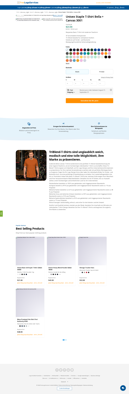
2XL (99, 80)
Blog (78, 7)
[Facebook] (57, 370)
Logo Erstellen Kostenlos (35, 375)
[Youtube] (72, 370)
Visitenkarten (31, 7)
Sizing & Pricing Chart (107, 77)
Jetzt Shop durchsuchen (25, 283)
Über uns (86, 7)
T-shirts (46, 12)
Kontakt (69, 378)
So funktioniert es (53, 378)
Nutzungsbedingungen (76, 385)
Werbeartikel (55, 375)
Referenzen (62, 378)
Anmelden (84, 378)
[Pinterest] (64, 370)
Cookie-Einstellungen (64, 388)
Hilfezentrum (76, 378)
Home (17, 12)
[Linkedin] (68, 370)
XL (91, 80)
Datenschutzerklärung (64, 385)
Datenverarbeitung (88, 385)
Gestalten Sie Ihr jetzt (89, 101)
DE (109, 7)
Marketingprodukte (46, 7)
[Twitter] (60, 370)
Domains (73, 375)
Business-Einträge (95, 375)
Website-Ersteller (65, 375)
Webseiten (70, 7)
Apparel (32, 12)
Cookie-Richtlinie (54, 385)
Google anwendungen (83, 375)
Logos (20, 7)
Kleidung (60, 7)
